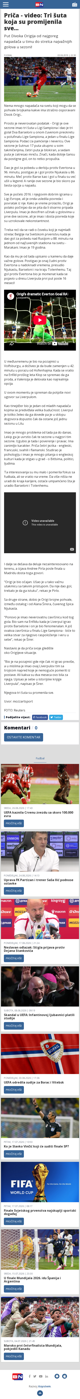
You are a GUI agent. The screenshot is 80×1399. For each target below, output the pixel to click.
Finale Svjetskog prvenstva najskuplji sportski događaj (40, 1212)
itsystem (44, 1386)
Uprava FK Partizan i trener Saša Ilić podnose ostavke (38, 882)
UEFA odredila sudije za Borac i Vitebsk (34, 1082)
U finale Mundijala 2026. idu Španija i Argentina (32, 1280)
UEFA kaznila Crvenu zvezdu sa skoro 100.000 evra (38, 814)
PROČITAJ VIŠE (14, 823)
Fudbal (40, 758)
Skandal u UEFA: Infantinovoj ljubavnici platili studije (39, 1017)
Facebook (41, 717)
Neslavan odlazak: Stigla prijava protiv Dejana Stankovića (34, 949)
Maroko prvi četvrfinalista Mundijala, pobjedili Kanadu (33, 1347)
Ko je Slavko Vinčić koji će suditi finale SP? (37, 1146)
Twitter (57, 717)
